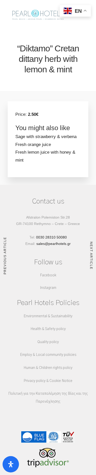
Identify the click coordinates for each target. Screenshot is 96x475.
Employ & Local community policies (48, 355)
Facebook (48, 275)
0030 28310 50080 (51, 237)
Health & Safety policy (48, 329)
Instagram (48, 288)
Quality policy (48, 342)
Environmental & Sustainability (48, 316)
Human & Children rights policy (48, 368)
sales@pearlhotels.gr (53, 244)
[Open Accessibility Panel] (11, 464)
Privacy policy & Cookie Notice (48, 381)
